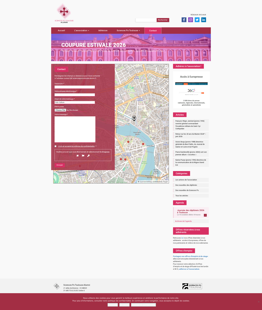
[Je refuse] (258, 301)
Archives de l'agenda (183, 221)
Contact (153, 31)
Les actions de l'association (186, 180)
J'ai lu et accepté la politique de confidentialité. (76, 146)
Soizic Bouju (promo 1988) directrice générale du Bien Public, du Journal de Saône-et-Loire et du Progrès (190, 144)
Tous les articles (181, 196)
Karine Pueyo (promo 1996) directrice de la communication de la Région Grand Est (190, 162)
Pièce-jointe (59, 107)
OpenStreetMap (146, 182)
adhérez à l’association (189, 269)
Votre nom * (59, 84)
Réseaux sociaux (198, 15)
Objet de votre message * (65, 99)
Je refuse (124, 305)
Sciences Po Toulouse (128, 30)
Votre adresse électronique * (66, 91)
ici (182, 238)
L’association (81, 30)
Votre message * (61, 114)
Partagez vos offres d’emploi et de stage (190, 256)
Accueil (61, 30)
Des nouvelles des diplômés (186, 185)
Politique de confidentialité (143, 305)
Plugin (165, 182)
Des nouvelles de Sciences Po (187, 190)
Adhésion (103, 30)
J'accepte (113, 305)
